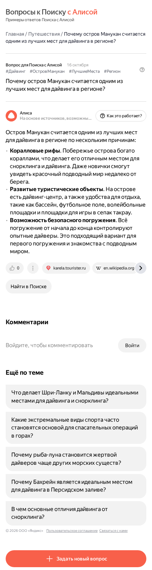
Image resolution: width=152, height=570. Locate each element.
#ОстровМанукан (47, 71)
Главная (15, 34)
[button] (142, 69)
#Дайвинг (15, 71)
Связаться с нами (113, 531)
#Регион (112, 71)
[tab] (15, 268)
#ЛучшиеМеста (84, 71)
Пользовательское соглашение (72, 531)
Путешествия (44, 34)
